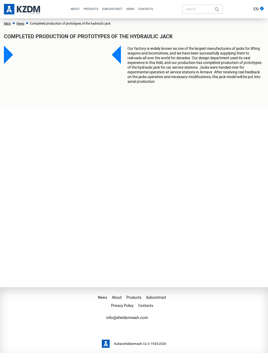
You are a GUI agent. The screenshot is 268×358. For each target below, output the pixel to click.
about (75, 9)
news (130, 9)
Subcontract (112, 9)
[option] (62, 54)
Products (90, 9)
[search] (217, 9)
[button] (10, 55)
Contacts (145, 9)
